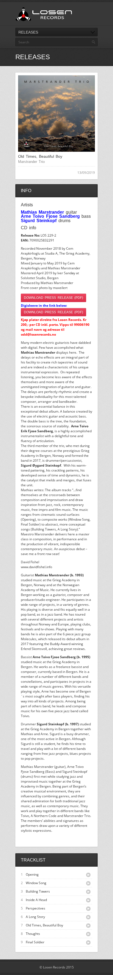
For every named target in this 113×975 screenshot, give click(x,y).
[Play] (88, 875)
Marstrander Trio (31, 162)
